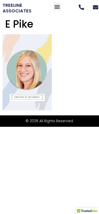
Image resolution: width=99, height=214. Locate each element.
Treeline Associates (17, 8)
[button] (57, 7)
